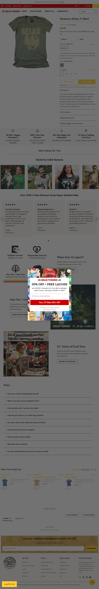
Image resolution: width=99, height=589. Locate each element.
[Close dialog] (68, 271)
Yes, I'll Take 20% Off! (49, 302)
